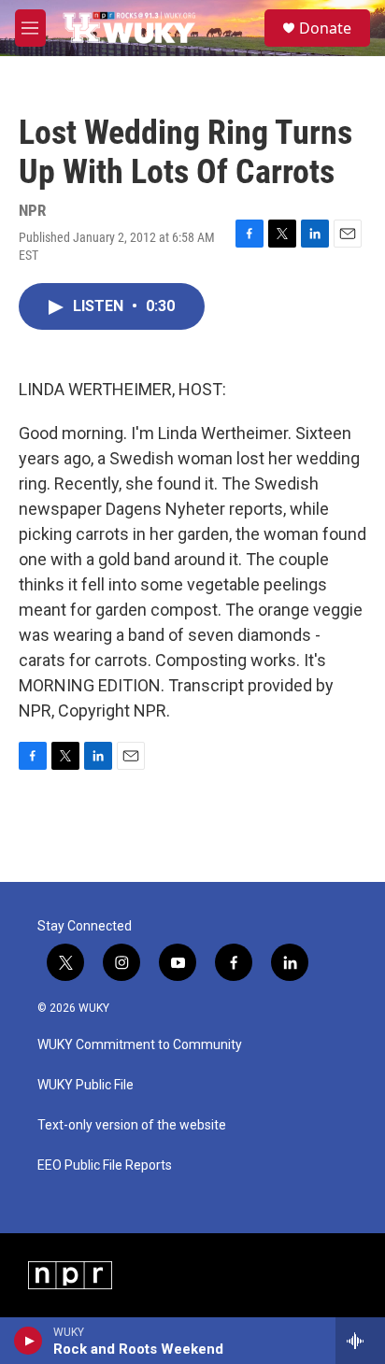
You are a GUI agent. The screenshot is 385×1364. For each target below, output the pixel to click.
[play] (28, 1340)
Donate (325, 28)
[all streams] (360, 1340)
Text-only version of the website (131, 1125)
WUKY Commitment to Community (139, 1045)
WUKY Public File (85, 1085)
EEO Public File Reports (104, 1165)
